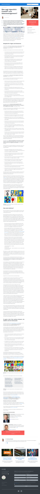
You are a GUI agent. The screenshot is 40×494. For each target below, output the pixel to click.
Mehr (17, 417)
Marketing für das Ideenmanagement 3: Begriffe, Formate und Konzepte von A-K (32, 458)
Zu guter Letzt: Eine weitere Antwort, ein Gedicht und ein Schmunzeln (31, 32)
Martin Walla (21, 403)
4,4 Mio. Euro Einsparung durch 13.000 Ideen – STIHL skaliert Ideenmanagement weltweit (7, 458)
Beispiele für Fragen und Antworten (31, 29)
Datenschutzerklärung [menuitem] (4, 482)
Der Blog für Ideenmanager (6, 4)
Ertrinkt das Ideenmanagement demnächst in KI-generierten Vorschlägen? (20, 458)
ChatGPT (16, 37)
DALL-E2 (5, 177)
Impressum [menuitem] (3, 483)
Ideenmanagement (4, 7)
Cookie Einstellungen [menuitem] (4, 485)
